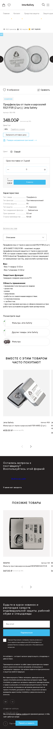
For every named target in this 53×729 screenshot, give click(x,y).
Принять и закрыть (26, 723)
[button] (22, 446)
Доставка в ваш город (10, 228)
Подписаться (26, 633)
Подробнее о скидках (18, 129)
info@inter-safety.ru (11, 709)
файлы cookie (21, 714)
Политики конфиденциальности (22, 644)
